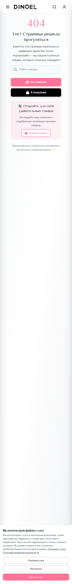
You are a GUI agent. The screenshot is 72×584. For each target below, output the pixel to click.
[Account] (64, 6)
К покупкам (38, 92)
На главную (38, 82)
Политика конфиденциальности (21, 552)
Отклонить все (36, 560)
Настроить (36, 568)
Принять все (36, 577)
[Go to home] (25, 6)
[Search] (54, 6)
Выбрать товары (38, 133)
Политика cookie (56, 549)
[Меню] (7, 6)
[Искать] (15, 69)
